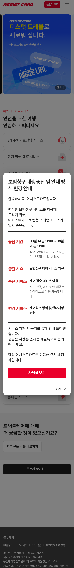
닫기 (61, 389)
